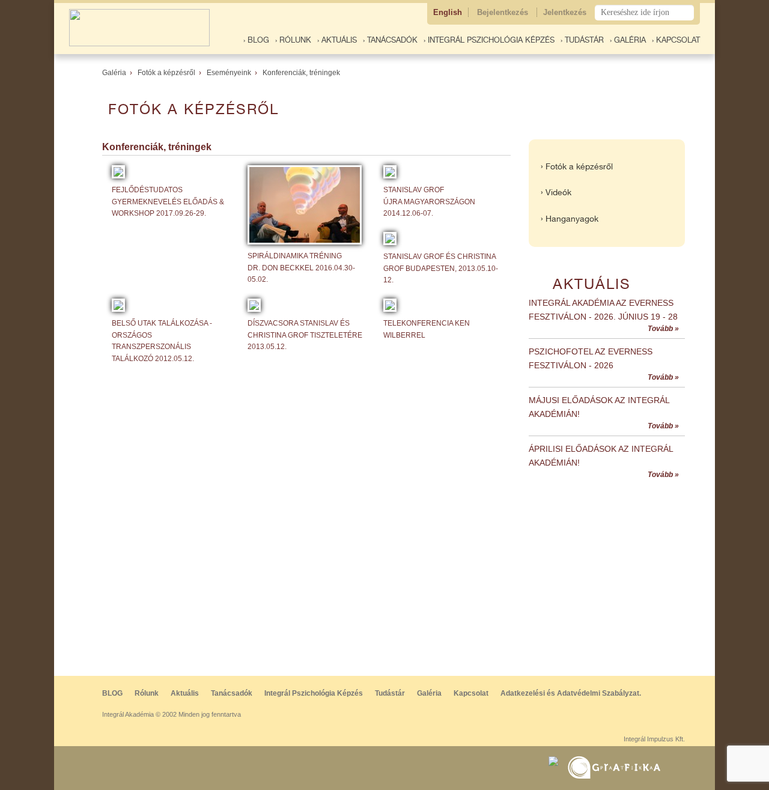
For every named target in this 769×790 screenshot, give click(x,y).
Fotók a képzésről (166, 72)
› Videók (556, 192)
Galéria (114, 72)
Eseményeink (229, 72)
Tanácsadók (231, 693)
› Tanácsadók (390, 39)
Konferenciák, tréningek (301, 72)
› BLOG (256, 39)
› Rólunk (293, 39)
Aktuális (185, 693)
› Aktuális (337, 39)
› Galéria (628, 39)
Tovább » (663, 328)
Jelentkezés (566, 12)
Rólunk (147, 693)
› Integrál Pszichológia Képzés (489, 39)
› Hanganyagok (569, 218)
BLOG (112, 693)
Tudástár (390, 693)
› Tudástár (582, 39)
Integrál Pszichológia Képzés (313, 693)
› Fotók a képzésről (577, 166)
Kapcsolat (471, 693)
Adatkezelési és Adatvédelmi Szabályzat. (570, 693)
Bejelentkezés (503, 12)
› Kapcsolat (676, 39)
